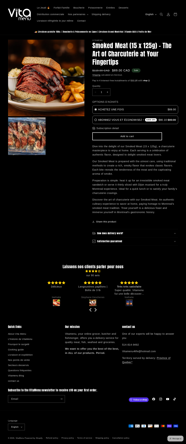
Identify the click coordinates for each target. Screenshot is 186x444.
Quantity (96, 86)
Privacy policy (67, 438)
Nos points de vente (19, 360)
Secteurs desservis (18, 365)
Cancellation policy (120, 438)
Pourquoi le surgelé (18, 344)
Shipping (96, 75)
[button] (78, 14)
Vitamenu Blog (16, 375)
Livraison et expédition (20, 355)
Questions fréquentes (20, 370)
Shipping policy (102, 438)
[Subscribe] (61, 399)
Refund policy (52, 438)
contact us (13, 381)
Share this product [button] (106, 221)
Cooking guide (16, 349)
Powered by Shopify (34, 438)
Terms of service (84, 438)
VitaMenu (20, 438)
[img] (93, 271)
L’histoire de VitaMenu (20, 339)
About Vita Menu (17, 334)
